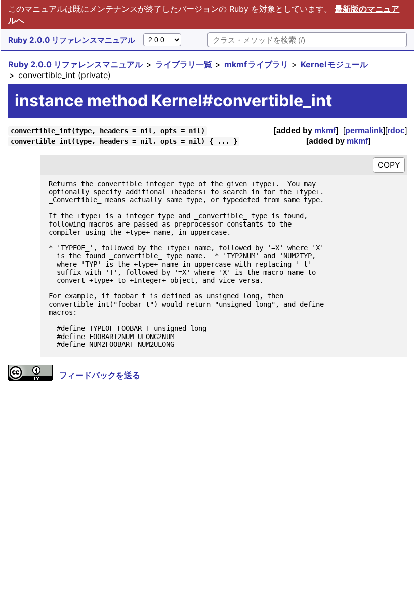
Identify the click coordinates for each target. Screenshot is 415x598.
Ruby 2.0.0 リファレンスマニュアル (71, 40)
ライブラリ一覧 (183, 64)
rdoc (396, 130)
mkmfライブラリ (256, 64)
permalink (364, 130)
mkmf (325, 130)
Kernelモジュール (334, 64)
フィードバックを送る (99, 375)
